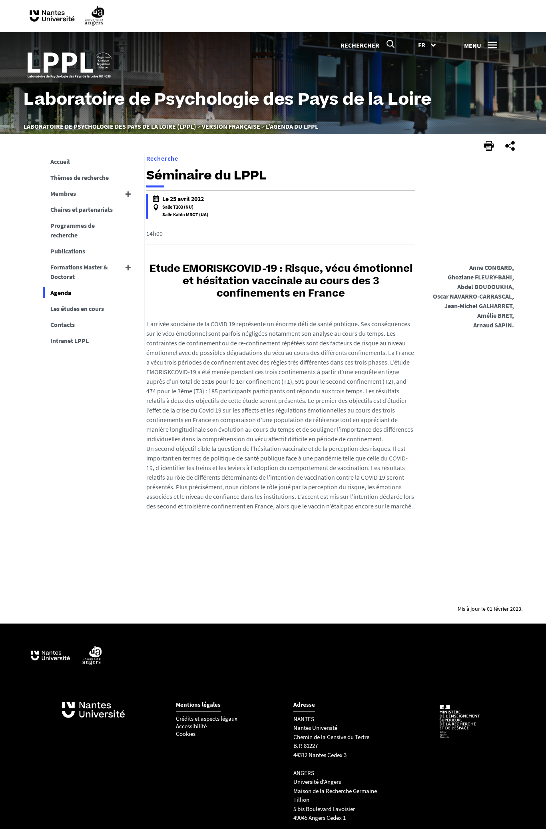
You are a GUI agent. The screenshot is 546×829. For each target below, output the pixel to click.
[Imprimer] (488, 146)
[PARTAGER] (510, 146)
